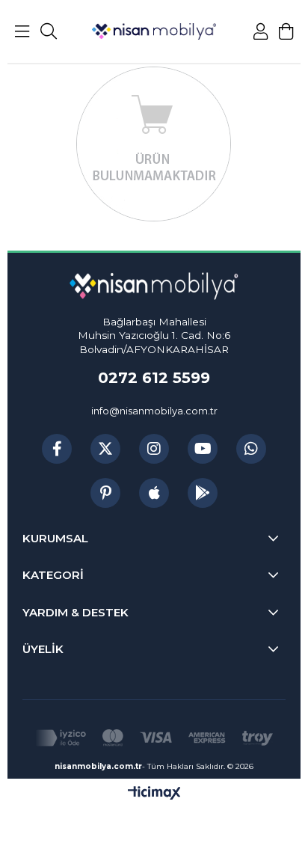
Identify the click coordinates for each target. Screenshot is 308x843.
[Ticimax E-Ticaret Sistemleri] (154, 794)
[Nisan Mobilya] (154, 31)
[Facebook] (57, 449)
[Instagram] (154, 449)
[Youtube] (203, 449)
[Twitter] (105, 449)
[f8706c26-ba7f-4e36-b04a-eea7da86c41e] (153, 738)
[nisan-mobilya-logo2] (154, 286)
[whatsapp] (251, 449)
